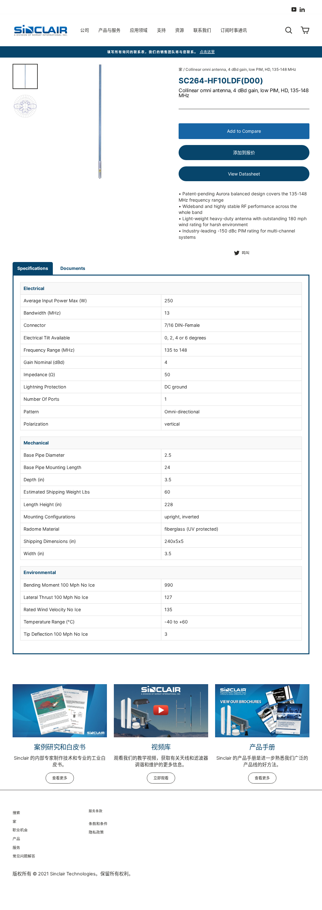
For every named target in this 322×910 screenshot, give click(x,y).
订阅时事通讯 (233, 30)
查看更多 (59, 778)
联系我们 (202, 30)
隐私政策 (96, 832)
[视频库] (161, 710)
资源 (179, 30)
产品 (16, 838)
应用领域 (138, 30)
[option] (100, 121)
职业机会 (20, 830)
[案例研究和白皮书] (60, 710)
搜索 (16, 812)
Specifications (32, 268)
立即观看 (161, 778)
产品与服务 (109, 30)
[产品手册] (262, 710)
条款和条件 (98, 823)
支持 (161, 30)
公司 (84, 30)
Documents (72, 268)
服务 (16, 847)
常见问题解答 (24, 856)
